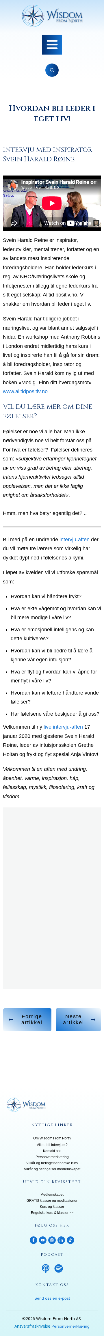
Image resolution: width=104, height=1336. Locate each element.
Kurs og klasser (52, 1207)
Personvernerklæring (52, 1157)
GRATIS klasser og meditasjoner (52, 1201)
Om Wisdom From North (52, 1138)
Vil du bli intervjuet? (52, 1145)
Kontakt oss (52, 1151)
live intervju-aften (63, 727)
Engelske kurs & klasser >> (52, 1213)
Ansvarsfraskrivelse (32, 1326)
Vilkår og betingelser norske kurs (52, 1163)
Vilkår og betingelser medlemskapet (52, 1169)
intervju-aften (74, 539)
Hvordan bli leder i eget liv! (52, 113)
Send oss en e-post (52, 1298)
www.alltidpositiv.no (25, 391)
